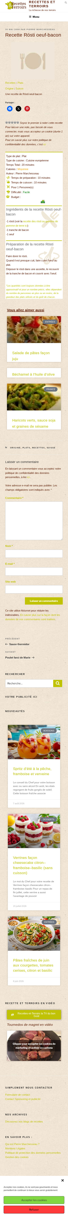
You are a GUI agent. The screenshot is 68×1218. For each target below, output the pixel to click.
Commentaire (14, 497)
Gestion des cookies (17, 1157)
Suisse (19, 88)
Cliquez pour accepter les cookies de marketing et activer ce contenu (34, 1045)
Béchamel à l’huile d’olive (33, 374)
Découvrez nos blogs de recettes (24, 1121)
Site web (10, 581)
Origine (9, 88)
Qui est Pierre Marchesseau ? (22, 1144)
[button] (62, 1180)
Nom (9, 545)
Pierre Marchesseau (41, 29)
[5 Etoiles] (17, 122)
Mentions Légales (15, 1148)
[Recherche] (57, 683)
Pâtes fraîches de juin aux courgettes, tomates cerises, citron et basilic (33, 965)
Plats (20, 82)
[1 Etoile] (6, 122)
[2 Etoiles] (9, 122)
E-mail (10, 563)
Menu (36, 16)
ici (44, 144)
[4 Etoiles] (15, 122)
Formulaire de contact (17, 1094)
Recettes (10, 82)
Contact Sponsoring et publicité (22, 1099)
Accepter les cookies (34, 1200)
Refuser (34, 1209)
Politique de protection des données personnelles (33, 1152)
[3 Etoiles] (12, 122)
